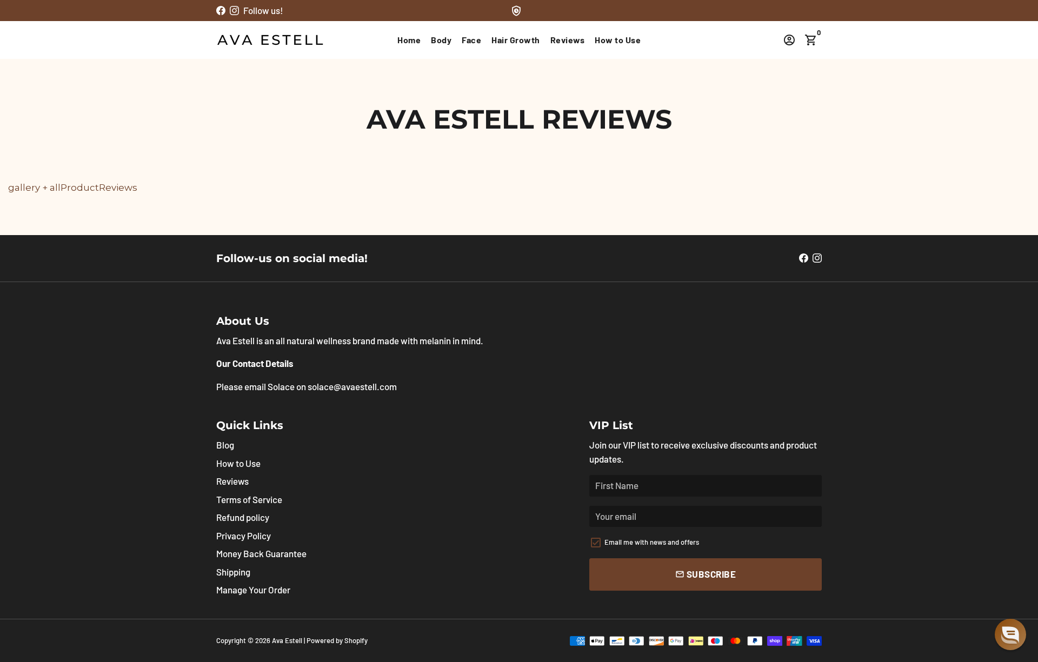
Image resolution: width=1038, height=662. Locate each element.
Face (471, 40)
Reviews (567, 40)
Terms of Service (249, 499)
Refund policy (242, 517)
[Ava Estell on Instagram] (234, 10)
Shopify (356, 640)
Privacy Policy (243, 535)
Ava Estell (287, 640)
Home (409, 40)
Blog (225, 444)
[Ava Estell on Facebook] (220, 10)
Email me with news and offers (651, 542)
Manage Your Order (253, 589)
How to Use (618, 40)
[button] (1010, 634)
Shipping (233, 571)
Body (441, 40)
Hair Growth (515, 40)
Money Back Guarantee (261, 553)
